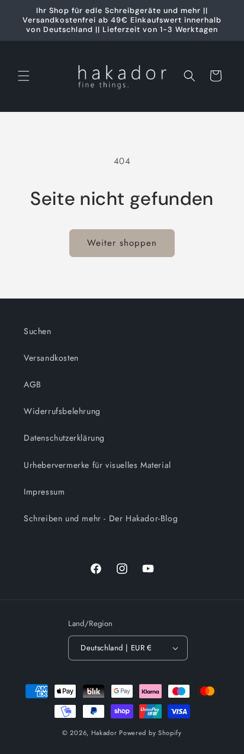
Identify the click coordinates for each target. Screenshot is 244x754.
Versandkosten (51, 358)
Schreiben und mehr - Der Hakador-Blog (101, 518)
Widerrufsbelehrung (62, 411)
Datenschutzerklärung (64, 438)
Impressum (44, 492)
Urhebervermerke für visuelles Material (97, 465)
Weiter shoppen (122, 242)
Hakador (104, 732)
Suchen (38, 331)
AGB (32, 384)
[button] (24, 76)
